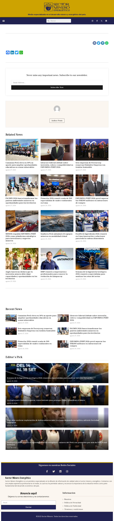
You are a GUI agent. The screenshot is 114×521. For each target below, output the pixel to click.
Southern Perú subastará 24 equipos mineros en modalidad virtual (56, 235)
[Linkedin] (106, 20)
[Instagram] (92, 20)
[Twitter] (54, 471)
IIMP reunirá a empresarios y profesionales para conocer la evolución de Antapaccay (54, 274)
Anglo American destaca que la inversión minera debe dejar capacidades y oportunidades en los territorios (21, 275)
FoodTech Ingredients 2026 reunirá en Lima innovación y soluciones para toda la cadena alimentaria (91, 236)
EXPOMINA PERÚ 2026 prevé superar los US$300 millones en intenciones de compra (92, 200)
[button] (3, 21)
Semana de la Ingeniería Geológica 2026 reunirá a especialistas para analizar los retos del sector (91, 274)
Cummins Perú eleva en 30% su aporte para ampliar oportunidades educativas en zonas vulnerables (21, 165)
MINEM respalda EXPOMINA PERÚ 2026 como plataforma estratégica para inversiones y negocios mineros (21, 237)
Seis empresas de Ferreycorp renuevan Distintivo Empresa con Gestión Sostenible (90, 165)
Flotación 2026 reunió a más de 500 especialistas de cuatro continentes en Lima (56, 200)
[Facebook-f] (97, 20)
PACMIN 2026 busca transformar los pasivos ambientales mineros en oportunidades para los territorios (21, 200)
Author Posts (57, 121)
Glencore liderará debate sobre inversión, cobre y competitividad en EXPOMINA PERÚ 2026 (57, 165)
